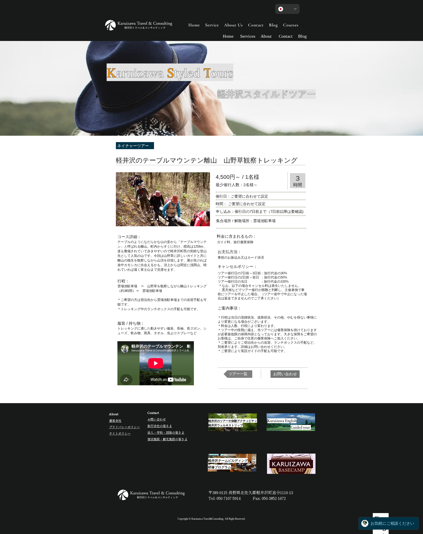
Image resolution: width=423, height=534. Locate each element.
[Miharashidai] (157, 219)
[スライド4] (167, 219)
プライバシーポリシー (124, 427)
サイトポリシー (120, 433)
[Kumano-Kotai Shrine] (152, 219)
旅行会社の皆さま (159, 426)
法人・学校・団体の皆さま (165, 432)
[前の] (122, 199)
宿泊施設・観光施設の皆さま (167, 439)
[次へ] (204, 199)
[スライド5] (173, 219)
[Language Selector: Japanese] (287, 9)
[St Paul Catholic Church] (162, 219)
